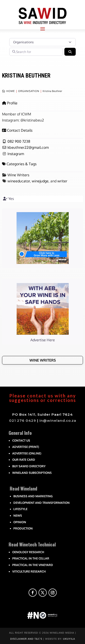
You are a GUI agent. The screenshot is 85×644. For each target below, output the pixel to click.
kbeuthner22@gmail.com (28, 147)
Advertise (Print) (25, 447)
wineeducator (18, 181)
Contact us (21, 440)
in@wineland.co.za (57, 420)
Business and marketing (33, 496)
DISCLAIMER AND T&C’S (26, 638)
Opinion (19, 522)
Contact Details (19, 130)
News (17, 515)
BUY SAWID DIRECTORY (29, 466)
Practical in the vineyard (32, 565)
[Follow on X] (43, 593)
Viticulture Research (29, 571)
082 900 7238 (18, 141)
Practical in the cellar (30, 558)
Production (23, 528)
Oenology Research (28, 552)
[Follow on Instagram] (53, 593)
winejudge (40, 181)
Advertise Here (42, 340)
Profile (12, 103)
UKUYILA (69, 638)
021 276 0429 (22, 420)
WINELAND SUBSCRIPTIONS (32, 472)
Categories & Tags (21, 164)
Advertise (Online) (26, 453)
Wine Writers (18, 175)
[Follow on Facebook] (33, 593)
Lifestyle (20, 509)
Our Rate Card (23, 459)
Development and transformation (41, 502)
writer (62, 181)
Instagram (15, 153)
